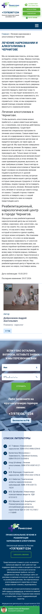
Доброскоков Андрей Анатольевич (15, 319)
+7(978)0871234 (10, 12)
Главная (5, 34)
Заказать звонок (21, 555)
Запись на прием (31, 9)
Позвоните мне (31, 13)
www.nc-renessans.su (15, 591)
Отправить (21, 386)
